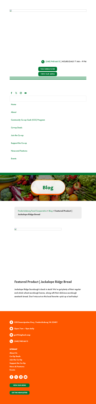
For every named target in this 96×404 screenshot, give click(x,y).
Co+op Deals (16, 127)
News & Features (17, 366)
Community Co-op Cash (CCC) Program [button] (28, 119)
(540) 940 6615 (21, 341)
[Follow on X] (16, 93)
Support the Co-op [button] (19, 143)
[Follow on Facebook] (11, 93)
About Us (13, 353)
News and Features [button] (19, 150)
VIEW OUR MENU (48, 74)
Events (13, 158)
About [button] (13, 112)
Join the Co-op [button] (17, 135)
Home (13, 104)
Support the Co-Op (18, 363)
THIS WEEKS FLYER (47, 69)
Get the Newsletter (19, 393)
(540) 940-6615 (53, 61)
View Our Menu (19, 385)
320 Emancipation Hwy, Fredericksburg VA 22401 (36, 322)
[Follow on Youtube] (25, 93)
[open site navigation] (48, 79)
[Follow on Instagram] (21, 93)
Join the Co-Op (16, 359)
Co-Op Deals (15, 356)
